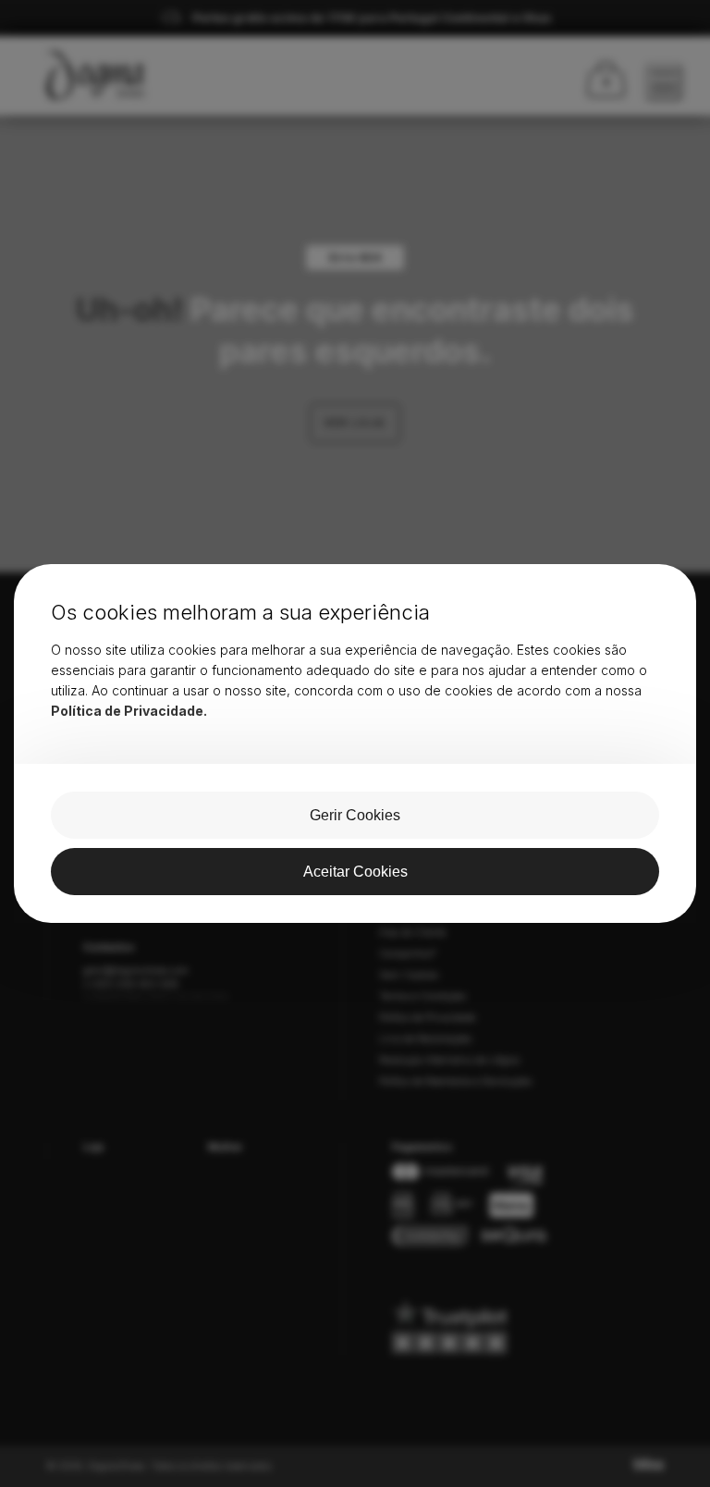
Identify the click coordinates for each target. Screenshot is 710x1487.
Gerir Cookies (355, 815)
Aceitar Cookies (355, 871)
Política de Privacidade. (129, 711)
